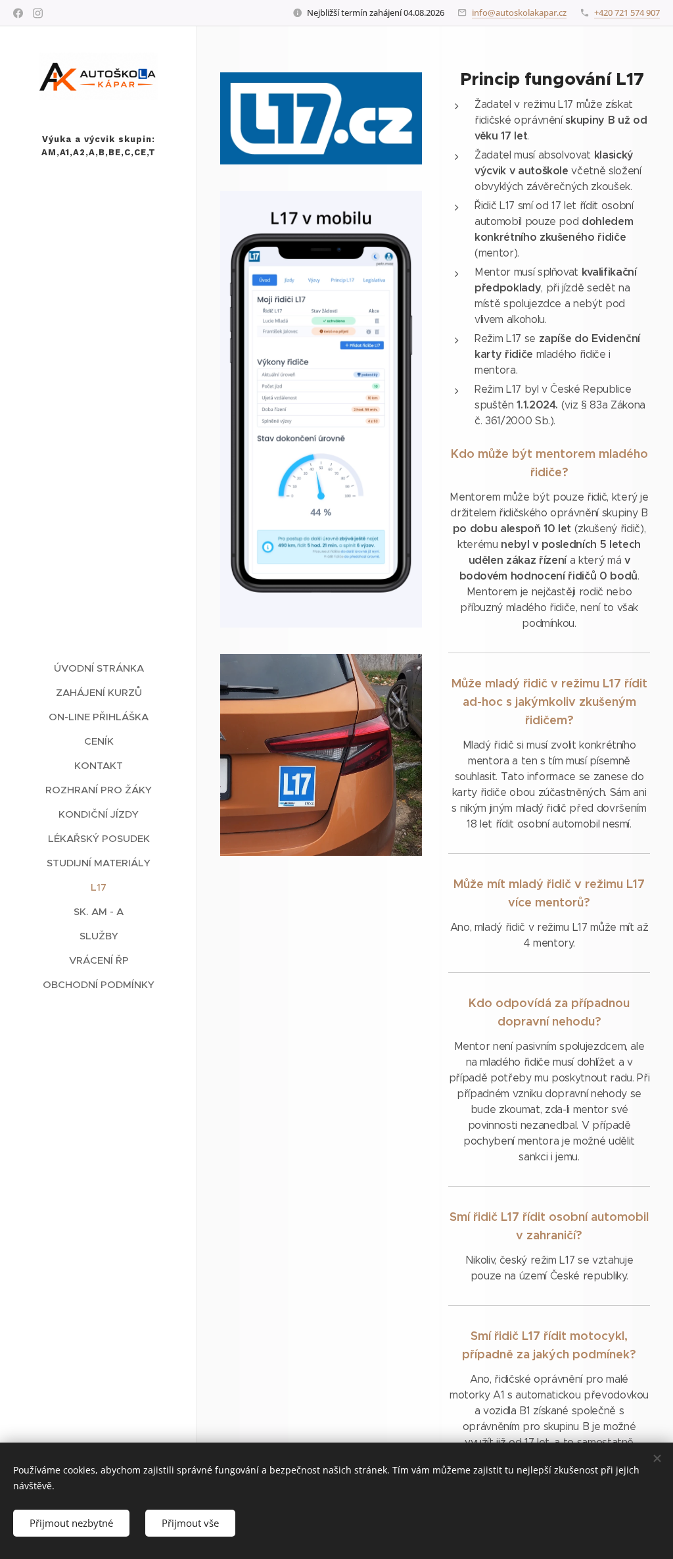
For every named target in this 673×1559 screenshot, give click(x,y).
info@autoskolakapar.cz (519, 12)
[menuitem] (98, 668)
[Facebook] (18, 13)
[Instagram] (38, 13)
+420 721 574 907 (627, 12)
